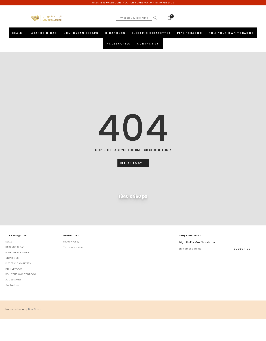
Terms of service (73, 247)
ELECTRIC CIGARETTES (18, 263)
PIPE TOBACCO (13, 268)
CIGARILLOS (12, 257)
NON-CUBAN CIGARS (17, 252)
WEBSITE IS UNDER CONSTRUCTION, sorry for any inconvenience (133, 2)
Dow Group (34, 309)
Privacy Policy (71, 241)
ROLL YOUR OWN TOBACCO (20, 274)
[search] (154, 18)
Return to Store (134, 163)
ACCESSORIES (13, 279)
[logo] (46, 18)
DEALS (8, 241)
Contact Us (12, 285)
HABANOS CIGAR (14, 247)
